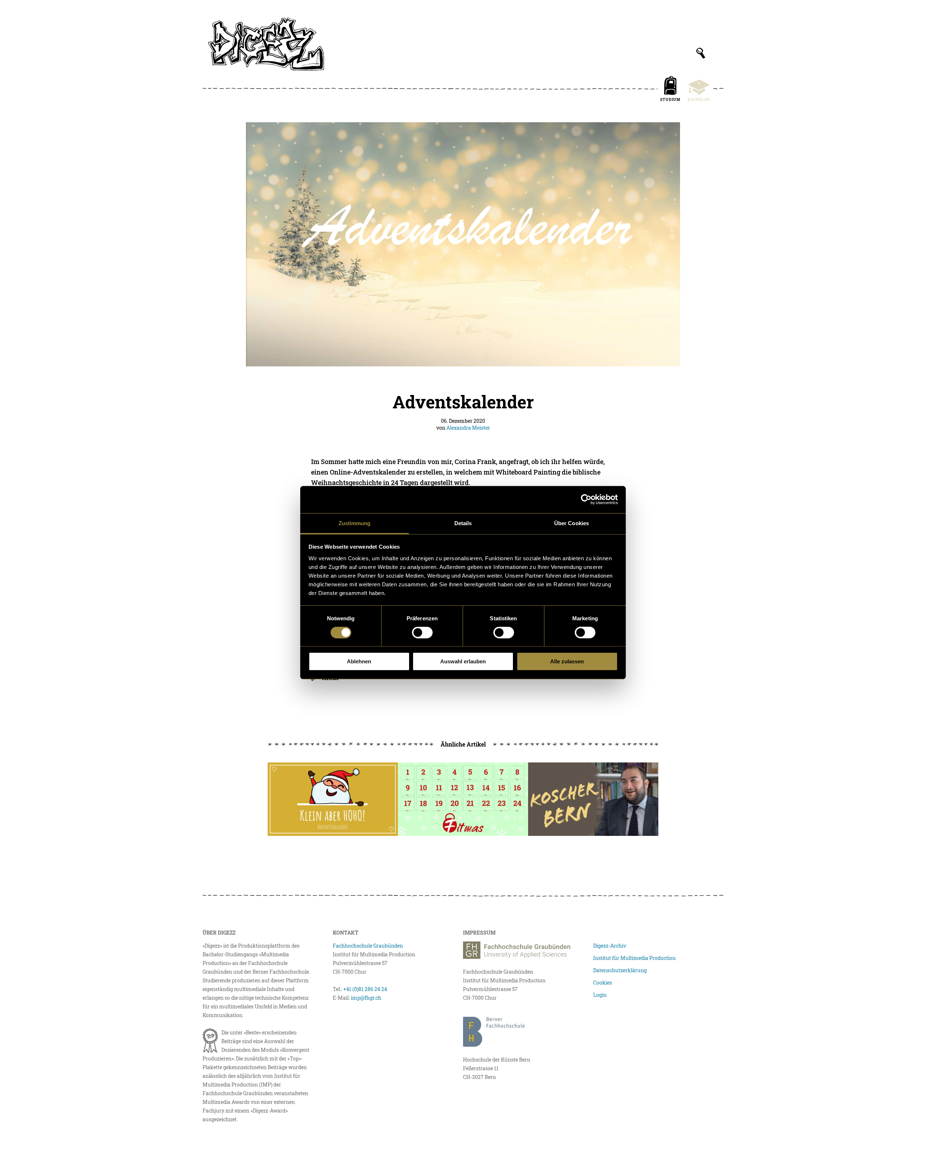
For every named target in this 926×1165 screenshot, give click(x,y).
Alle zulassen (567, 661)
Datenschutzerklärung (620, 970)
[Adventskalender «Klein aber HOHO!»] (333, 799)
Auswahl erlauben (463, 661)
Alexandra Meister (468, 427)
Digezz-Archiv (609, 945)
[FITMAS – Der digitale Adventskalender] (463, 799)
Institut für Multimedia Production (634, 957)
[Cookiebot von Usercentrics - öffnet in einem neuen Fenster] (586, 499)
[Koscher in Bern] (593, 799)
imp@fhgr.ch (366, 997)
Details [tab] (463, 523)
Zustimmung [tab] (355, 523)
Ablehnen (359, 661)
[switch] (422, 632)
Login (600, 994)
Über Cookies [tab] (571, 523)
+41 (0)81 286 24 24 (365, 989)
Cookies (602, 982)
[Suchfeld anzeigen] (700, 53)
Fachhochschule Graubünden (368, 945)
